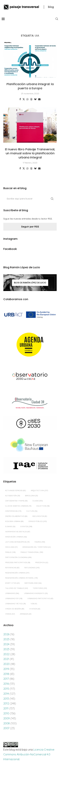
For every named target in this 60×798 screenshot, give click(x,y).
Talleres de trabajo (16, 588)
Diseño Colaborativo (16, 516)
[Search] (56, 19)
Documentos (39, 516)
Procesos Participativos (17, 562)
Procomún (41, 562)
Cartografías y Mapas (16, 501)
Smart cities (12, 583)
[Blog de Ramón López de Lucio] (30, 282)
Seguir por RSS (30, 226)
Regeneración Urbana (17, 573)
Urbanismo (12, 593)
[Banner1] (30, 314)
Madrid (39, 542)
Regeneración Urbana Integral (21, 578)
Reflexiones (32, 568)
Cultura (31, 511)
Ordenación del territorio (36, 547)
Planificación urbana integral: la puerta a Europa (30, 86)
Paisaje (10, 552)
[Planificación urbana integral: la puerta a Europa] (30, 59)
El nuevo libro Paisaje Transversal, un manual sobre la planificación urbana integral (30, 153)
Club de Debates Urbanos (18, 506)
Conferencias (13, 511)
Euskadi (10, 526)
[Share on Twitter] (23, 99)
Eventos (26, 526)
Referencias (12, 568)
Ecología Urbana (14, 521)
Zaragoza (25, 614)
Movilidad (11, 547)
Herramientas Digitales (17, 532)
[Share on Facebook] (20, 99)
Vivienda (34, 609)
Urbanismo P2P (13, 598)
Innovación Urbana (16, 537)
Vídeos (10, 614)
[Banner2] (30, 344)
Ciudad (37, 501)
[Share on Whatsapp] (27, 99)
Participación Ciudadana (18, 557)
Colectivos (43, 506)
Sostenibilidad (33, 583)
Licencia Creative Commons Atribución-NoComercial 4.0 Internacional (28, 754)
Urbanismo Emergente (36, 593)
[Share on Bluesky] (35, 99)
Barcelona (31, 496)
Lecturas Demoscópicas (17, 542)
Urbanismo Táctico (15, 604)
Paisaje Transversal (31, 552)
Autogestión (12, 496)
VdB (34, 604)
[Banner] (30, 376)
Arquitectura (39, 490)
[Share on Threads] (31, 99)
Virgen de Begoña (14, 609)
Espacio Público (37, 521)
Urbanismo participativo (40, 598)
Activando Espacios (15, 490)
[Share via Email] (39, 99)
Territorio (40, 588)
